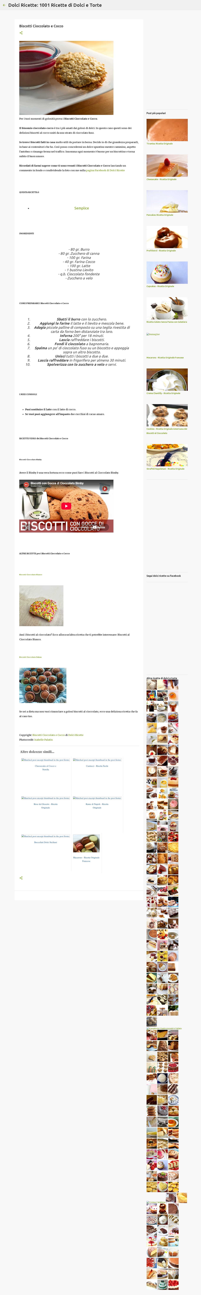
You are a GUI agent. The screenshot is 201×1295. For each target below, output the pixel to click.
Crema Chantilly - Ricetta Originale (163, 393)
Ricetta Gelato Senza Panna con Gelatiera (167, 322)
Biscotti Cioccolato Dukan (30, 657)
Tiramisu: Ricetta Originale (160, 143)
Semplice (81, 208)
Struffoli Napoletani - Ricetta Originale (165, 469)
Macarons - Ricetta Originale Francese (165, 357)
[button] (21, 33)
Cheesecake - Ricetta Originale (161, 179)
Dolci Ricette (75, 735)
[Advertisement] (78, 925)
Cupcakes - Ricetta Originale (160, 286)
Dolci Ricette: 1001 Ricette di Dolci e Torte (55, 5)
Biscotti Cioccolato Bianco (30, 575)
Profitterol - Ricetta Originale (161, 250)
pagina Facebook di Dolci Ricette (105, 170)
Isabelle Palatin (43, 739)
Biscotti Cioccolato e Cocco (49, 735)
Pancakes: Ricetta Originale (160, 215)
